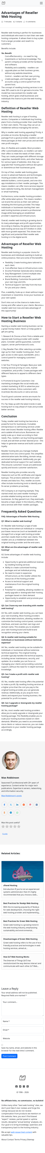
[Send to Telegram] (11, 813)
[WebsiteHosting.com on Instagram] (24, 1086)
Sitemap (30, 1139)
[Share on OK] (4, 813)
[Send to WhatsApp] (17, 813)
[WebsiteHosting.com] (22, 1078)
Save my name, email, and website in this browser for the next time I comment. (19, 1049)
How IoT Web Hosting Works (16, 957)
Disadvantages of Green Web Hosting (20, 939)
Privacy (23, 1139)
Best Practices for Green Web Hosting (20, 921)
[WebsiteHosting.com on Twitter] (20, 1086)
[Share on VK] (37, 805)
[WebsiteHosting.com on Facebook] (16, 1086)
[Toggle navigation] (41, 3)
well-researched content (21, 1132)
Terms (17, 1139)
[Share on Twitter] (11, 805)
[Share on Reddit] (24, 805)
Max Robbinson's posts (11, 795)
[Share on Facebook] (4, 805)
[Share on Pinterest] (30, 805)
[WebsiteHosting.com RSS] (27, 1086)
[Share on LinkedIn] (17, 805)
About (4, 1139)
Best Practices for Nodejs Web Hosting (20, 903)
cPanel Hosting (10, 885)
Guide (5, 834)
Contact (10, 1139)
